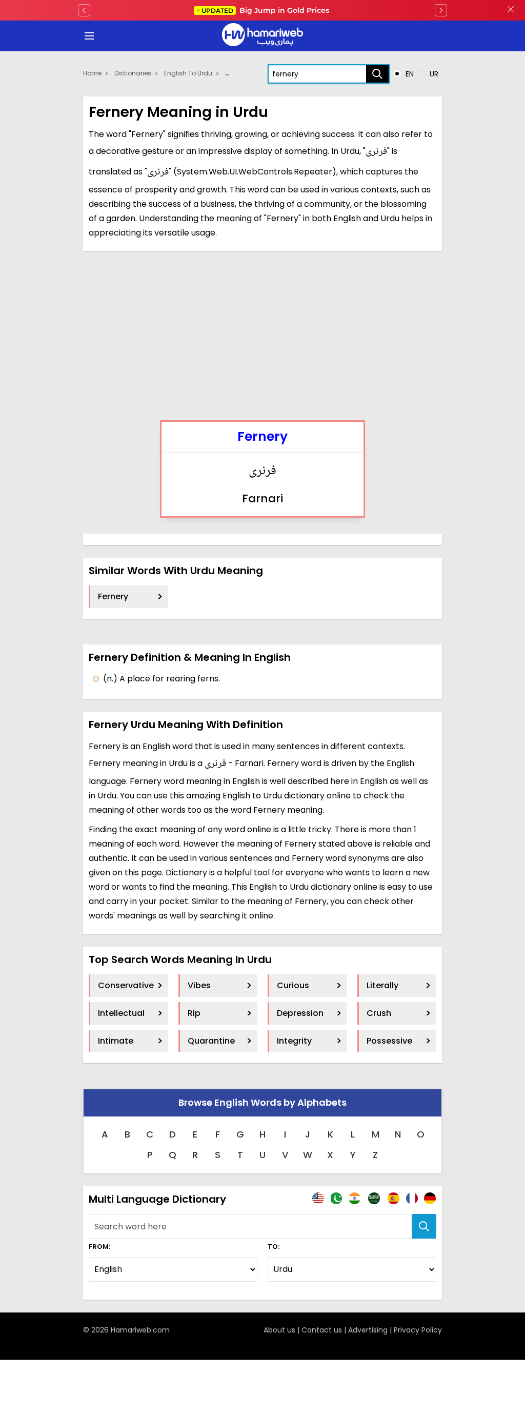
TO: (273, 1246)
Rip (194, 1013)
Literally (382, 985)
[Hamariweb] (262, 36)
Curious (293, 985)
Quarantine (211, 1041)
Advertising (368, 1330)
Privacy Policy (418, 1330)
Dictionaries (132, 73)
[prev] (84, 10)
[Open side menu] (87, 36)
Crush (379, 1013)
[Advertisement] (262, 335)
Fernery (262, 436)
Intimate (115, 1041)
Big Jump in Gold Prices (266, 10)
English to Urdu (188, 73)
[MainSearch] (424, 1226)
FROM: (99, 1246)
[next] (441, 10)
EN (408, 74)
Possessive (389, 1041)
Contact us (321, 1330)
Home (92, 73)
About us (279, 1330)
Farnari (262, 498)
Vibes (199, 985)
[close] (511, 10)
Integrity (294, 1041)
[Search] (377, 74)
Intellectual (121, 1013)
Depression (300, 1013)
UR (433, 74)
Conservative (126, 985)
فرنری (262, 471)
